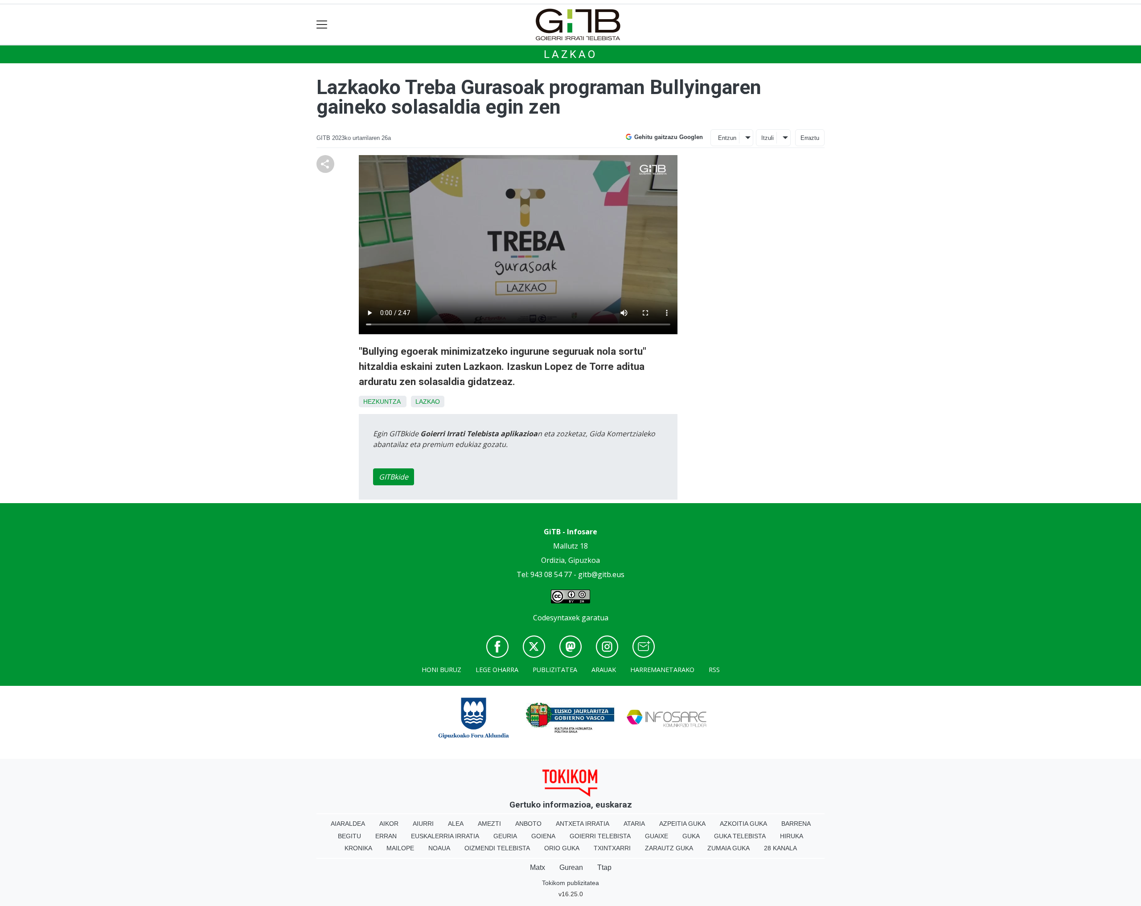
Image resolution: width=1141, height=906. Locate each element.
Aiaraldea (348, 823)
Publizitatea (555, 669)
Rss (714, 669)
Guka (691, 836)
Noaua (439, 848)
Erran (386, 836)
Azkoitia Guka (743, 823)
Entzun (727, 138)
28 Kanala (780, 848)
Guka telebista (740, 836)
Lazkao (570, 54)
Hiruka (791, 836)
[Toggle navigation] (322, 25)
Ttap (604, 867)
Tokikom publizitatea (570, 882)
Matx (537, 867)
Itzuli (767, 138)
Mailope (400, 848)
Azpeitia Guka (682, 823)
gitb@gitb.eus (601, 574)
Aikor (388, 823)
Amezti (489, 823)
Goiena (543, 836)
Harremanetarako (662, 669)
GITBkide (393, 477)
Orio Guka (561, 848)
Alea (456, 823)
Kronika (358, 848)
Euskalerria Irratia (445, 836)
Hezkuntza (381, 401)
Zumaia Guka (728, 848)
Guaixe (656, 836)
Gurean (571, 867)
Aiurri (423, 823)
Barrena (796, 823)
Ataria (634, 823)
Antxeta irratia (582, 823)
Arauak (603, 669)
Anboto (528, 823)
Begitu (349, 836)
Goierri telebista (600, 836)
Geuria (505, 836)
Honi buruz (441, 669)
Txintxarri (612, 848)
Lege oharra (497, 669)
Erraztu (809, 138)
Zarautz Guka (669, 848)
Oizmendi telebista (497, 848)
